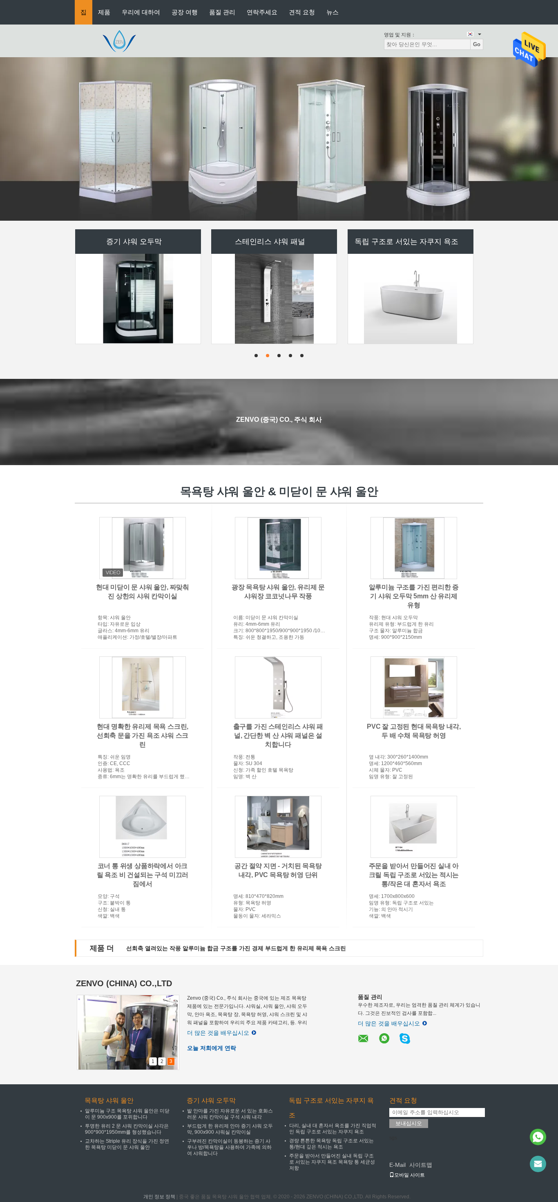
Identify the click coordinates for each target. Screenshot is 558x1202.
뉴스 (332, 12)
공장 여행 (185, 12)
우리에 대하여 (141, 12)
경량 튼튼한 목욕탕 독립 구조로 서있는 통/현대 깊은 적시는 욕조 (331, 1144)
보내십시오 (408, 1123)
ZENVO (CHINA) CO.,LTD (124, 983)
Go (476, 44)
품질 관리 (222, 12)
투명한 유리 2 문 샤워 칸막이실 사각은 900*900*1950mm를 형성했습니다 (127, 1129)
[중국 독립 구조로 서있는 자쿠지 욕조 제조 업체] (410, 299)
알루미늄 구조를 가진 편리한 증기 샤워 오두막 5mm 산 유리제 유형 (414, 596)
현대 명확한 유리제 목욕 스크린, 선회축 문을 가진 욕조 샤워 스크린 (142, 735)
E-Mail (397, 1165)
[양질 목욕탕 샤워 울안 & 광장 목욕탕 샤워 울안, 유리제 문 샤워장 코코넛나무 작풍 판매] (278, 548)
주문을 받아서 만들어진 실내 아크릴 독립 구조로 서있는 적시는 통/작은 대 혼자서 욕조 (414, 874)
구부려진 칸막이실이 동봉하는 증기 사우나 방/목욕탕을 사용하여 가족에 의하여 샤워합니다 (229, 1147)
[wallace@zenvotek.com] (538, 1164)
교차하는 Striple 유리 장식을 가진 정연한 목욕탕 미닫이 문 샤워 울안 (127, 1144)
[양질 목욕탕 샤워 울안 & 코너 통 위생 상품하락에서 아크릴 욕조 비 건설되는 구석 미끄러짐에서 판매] (142, 827)
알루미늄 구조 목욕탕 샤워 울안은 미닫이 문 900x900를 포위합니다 (127, 1114)
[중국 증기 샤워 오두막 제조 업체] (138, 299)
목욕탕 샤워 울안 (109, 1100)
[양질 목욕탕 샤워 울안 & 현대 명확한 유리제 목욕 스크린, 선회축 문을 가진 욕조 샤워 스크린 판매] (142, 687)
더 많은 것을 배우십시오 (218, 1033)
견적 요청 (302, 12)
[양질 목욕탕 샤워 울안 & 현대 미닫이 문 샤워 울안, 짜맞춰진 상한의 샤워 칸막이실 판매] (142, 548)
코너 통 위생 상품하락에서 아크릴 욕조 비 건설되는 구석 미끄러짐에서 (142, 874)
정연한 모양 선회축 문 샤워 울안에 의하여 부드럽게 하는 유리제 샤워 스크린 (223, 948)
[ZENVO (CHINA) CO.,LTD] (120, 40)
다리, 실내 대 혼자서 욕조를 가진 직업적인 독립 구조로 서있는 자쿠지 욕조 (332, 1129)
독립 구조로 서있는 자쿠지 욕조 (406, 241)
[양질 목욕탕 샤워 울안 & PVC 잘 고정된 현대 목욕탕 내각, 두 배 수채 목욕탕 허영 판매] (414, 687)
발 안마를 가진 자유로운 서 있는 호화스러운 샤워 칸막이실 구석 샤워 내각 (230, 1114)
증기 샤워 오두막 (134, 241)
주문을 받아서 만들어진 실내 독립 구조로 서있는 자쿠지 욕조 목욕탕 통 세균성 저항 (332, 1162)
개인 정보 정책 (159, 1197)
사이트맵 (420, 1165)
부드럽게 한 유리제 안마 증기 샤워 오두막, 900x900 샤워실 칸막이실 (230, 1129)
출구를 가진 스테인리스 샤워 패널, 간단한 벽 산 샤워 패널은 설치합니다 (278, 735)
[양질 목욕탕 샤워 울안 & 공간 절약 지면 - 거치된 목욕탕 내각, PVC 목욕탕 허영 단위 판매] (278, 827)
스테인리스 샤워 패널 (270, 241)
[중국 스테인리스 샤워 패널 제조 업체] (274, 299)
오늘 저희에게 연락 (211, 1048)
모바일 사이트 (409, 1175)
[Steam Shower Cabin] (279, 139)
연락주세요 (262, 12)
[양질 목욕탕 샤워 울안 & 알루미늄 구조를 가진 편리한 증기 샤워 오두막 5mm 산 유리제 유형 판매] (414, 548)
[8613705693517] (538, 1137)
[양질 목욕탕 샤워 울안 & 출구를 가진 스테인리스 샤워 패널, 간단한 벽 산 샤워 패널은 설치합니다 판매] (278, 687)
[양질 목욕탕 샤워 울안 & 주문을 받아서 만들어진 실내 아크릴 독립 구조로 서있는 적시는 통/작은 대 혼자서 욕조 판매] (414, 827)
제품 (104, 12)
